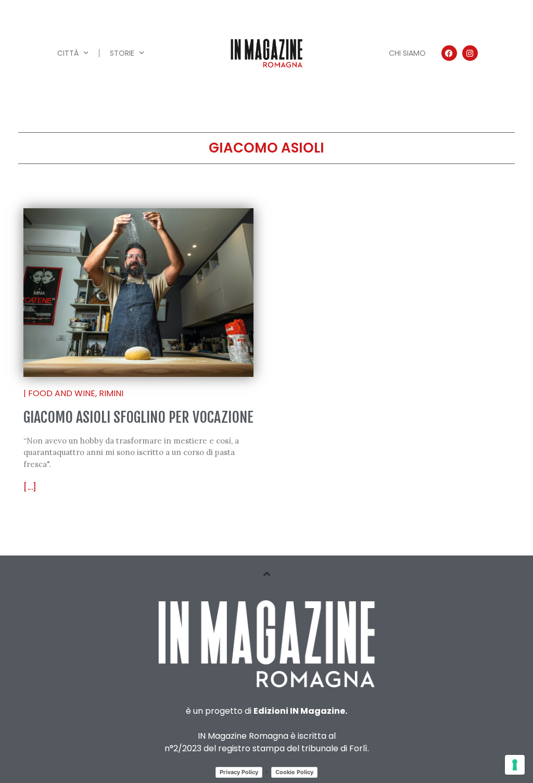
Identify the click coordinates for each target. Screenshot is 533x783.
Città (68, 53)
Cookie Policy (294, 772)
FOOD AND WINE (61, 393)
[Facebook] (449, 53)
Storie (122, 53)
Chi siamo (407, 53)
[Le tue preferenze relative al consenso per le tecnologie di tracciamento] (515, 765)
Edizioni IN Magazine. (300, 711)
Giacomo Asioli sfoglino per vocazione (138, 417)
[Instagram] (470, 53)
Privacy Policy (239, 772)
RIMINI (111, 393)
